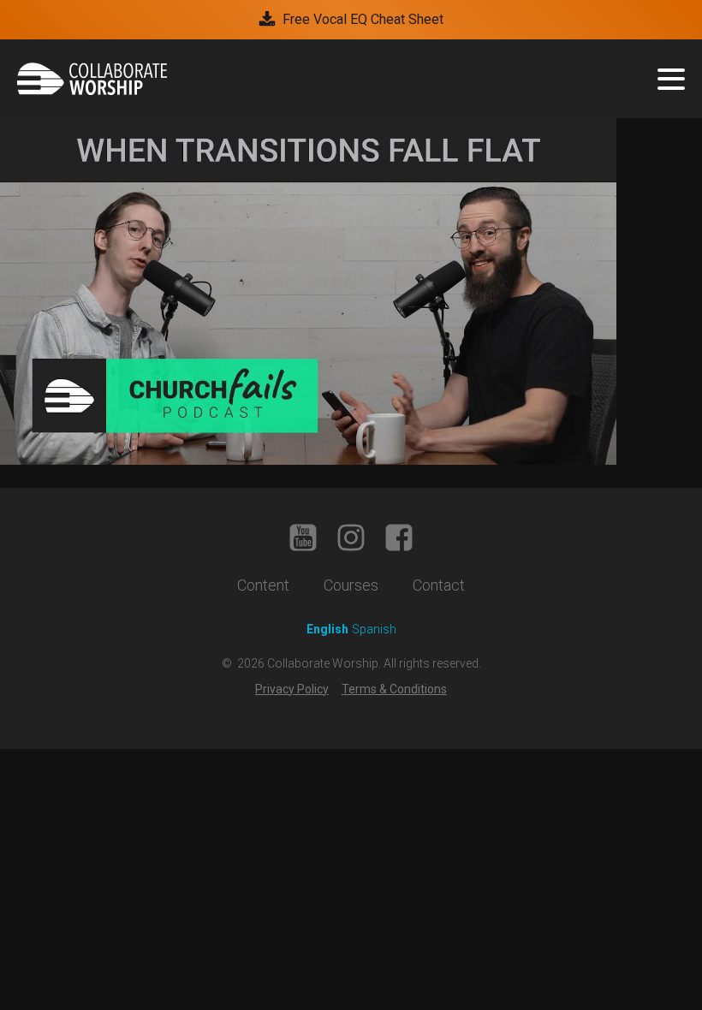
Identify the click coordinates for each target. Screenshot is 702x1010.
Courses (351, 585)
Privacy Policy (292, 689)
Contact (439, 585)
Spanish (374, 629)
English (327, 629)
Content (263, 585)
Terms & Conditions (394, 689)
